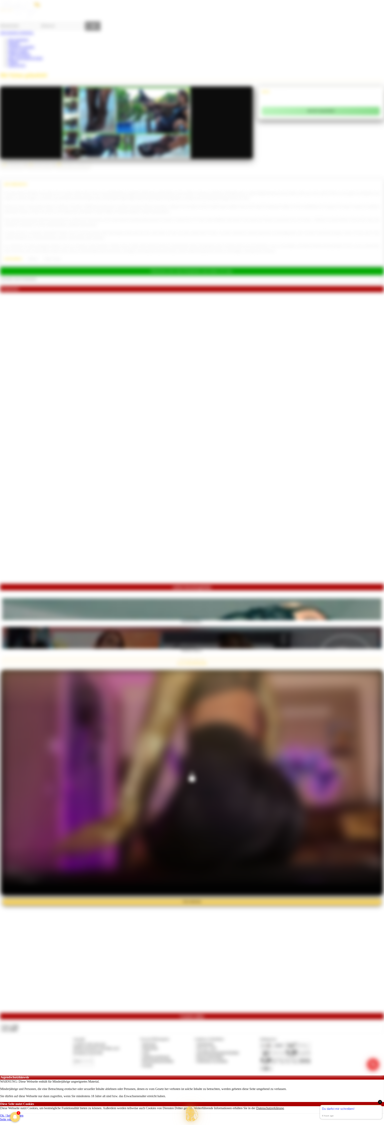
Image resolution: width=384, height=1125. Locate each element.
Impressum (149, 1044)
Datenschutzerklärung (270, 1108)
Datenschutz (150, 1048)
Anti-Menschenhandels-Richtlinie (218, 1052)
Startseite (13, 43)
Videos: (9, 1026)
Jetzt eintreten (192, 901)
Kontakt (147, 1065)
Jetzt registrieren (18, 39)
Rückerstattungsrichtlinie (158, 1061)
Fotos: (9, 1029)
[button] (192, 1114)
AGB (145, 1052)
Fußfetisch (33, 259)
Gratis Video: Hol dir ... (192, 621)
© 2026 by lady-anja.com (89, 1044)
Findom (13, 61)
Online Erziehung (19, 54)
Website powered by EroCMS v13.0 (96, 1048)
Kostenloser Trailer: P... (192, 650)
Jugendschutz (205, 1044)
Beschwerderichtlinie (210, 1056)
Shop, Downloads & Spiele (25, 58)
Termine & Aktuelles (21, 47)
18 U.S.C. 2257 (207, 1048)
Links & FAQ (17, 65)
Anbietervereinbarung (156, 1056)
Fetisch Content (18, 50)
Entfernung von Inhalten (212, 1061)
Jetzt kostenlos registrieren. (17, 32)
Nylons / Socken (52, 259)
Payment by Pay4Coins (88, 1052)
